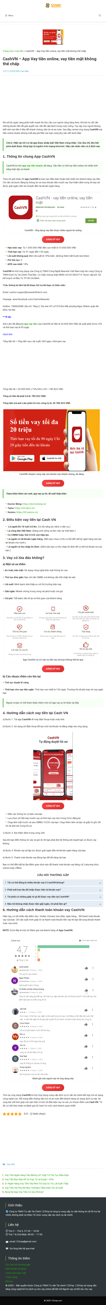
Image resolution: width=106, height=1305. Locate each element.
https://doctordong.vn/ (34, 504)
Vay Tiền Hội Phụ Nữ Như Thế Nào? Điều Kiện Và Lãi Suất (34, 1187)
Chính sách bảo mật (16, 1273)
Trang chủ (8, 51)
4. (36, 903)
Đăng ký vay (53, 239)
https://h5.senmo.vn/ (27, 512)
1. (34, 882)
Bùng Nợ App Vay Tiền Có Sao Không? (24, 1192)
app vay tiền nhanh (32, 165)
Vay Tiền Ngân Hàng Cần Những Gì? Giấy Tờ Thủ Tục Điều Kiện (37, 1175)
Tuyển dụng (11, 1277)
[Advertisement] (53, 99)
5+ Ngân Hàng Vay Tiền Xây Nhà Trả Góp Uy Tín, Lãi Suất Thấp (36, 1183)
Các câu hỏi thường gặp (18, 1264)
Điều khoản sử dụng (16, 1268)
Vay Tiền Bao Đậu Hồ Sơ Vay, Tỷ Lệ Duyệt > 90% (29, 1179)
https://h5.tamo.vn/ (25, 508)
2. (33, 889)
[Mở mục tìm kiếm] (100, 15)
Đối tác (9, 1281)
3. (37, 896)
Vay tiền (19, 51)
